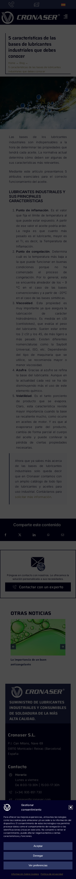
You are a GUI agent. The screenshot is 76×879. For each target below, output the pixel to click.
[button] (70, 807)
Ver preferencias (38, 865)
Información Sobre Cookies (25, 874)
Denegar (38, 855)
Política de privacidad (52, 874)
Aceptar (38, 845)
